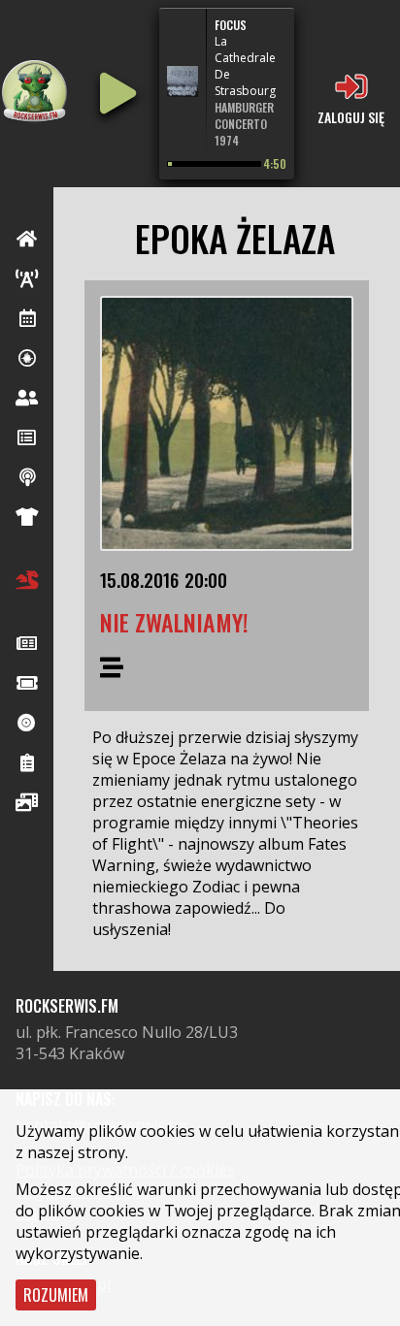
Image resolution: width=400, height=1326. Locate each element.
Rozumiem (55, 1295)
